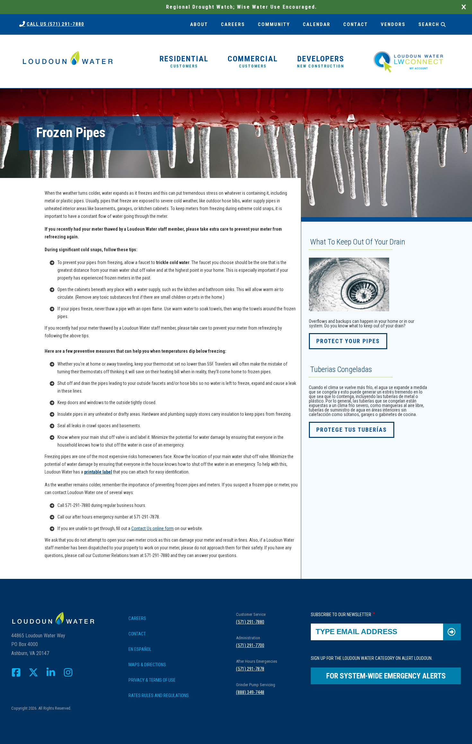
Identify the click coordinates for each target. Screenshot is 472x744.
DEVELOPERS (320, 61)
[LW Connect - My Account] (408, 61)
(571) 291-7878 (250, 669)
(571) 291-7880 (250, 622)
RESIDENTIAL (184, 61)
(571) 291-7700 (250, 645)
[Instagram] (68, 672)
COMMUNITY (274, 24)
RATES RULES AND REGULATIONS (158, 695)
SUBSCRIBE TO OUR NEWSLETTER (341, 614)
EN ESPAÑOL (139, 649)
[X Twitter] (33, 672)
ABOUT (199, 24)
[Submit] (452, 632)
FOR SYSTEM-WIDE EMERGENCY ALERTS (386, 676)
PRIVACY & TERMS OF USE (152, 680)
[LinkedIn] (51, 672)
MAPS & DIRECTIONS (147, 664)
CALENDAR (316, 24)
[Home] (67, 61)
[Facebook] (16, 672)
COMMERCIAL (253, 61)
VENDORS (393, 24)
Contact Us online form (152, 528)
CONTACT (355, 24)
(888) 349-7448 (250, 692)
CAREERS (233, 24)
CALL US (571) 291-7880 (55, 24)
